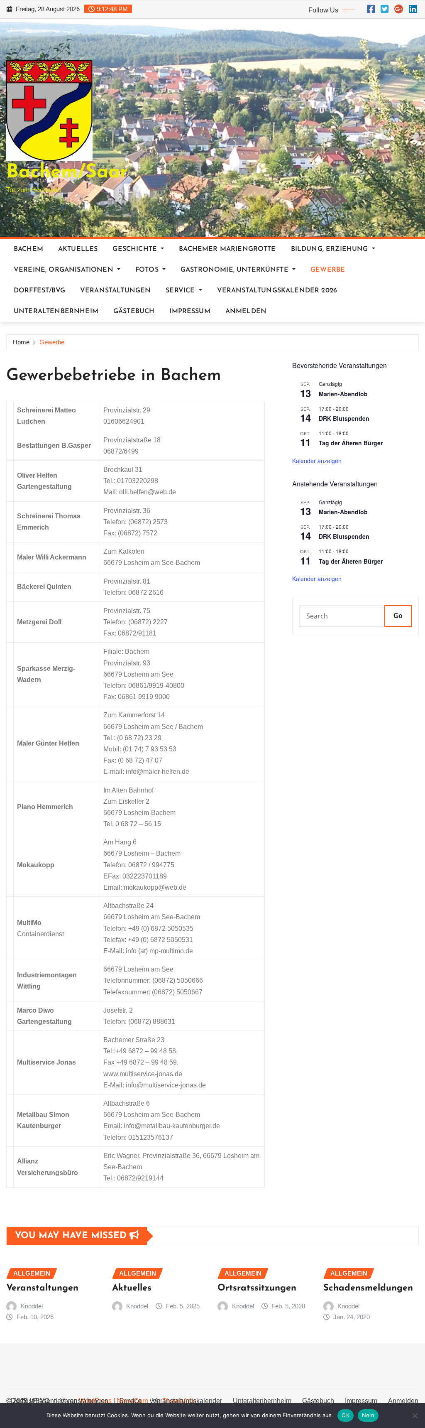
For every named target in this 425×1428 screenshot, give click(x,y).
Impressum (189, 311)
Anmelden (245, 311)
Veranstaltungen (115, 290)
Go (398, 615)
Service (181, 290)
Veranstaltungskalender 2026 (277, 290)
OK (345, 1415)
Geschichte (135, 249)
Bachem (28, 249)
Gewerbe (327, 270)
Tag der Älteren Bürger (351, 443)
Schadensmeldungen (368, 1288)
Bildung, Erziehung (330, 249)
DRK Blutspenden (344, 418)
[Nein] (414, 1415)
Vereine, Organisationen (64, 270)
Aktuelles (78, 249)
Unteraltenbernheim (56, 311)
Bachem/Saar (67, 172)
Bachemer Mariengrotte (227, 249)
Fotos (148, 270)
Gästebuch (133, 311)
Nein (368, 1415)
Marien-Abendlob (343, 394)
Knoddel (32, 1306)
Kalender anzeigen (317, 460)
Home (21, 342)
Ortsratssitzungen (256, 1288)
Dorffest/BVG (39, 290)
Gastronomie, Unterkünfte (236, 270)
